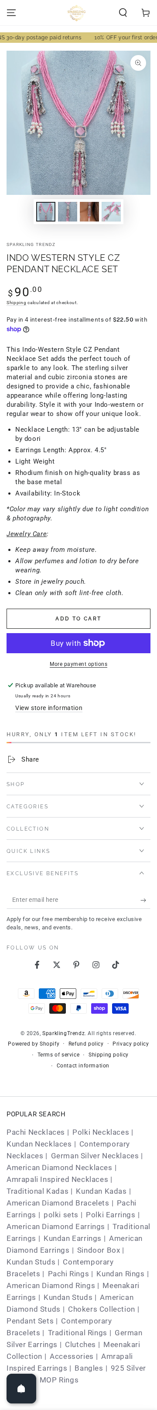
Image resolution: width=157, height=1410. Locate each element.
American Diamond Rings (51, 1285)
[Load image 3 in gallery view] (89, 212)
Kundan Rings (120, 1273)
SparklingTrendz (63, 1033)
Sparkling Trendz (31, 244)
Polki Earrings (110, 1214)
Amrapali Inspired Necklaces (57, 1179)
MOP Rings (59, 1379)
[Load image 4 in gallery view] (111, 212)
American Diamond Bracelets (58, 1203)
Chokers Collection (101, 1309)
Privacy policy (131, 1044)
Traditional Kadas (37, 1191)
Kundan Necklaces (39, 1144)
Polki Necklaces (100, 1132)
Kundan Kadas (101, 1191)
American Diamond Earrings (56, 1226)
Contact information (83, 1066)
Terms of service (59, 1055)
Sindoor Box (98, 1250)
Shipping (17, 302)
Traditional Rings (77, 1332)
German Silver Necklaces (95, 1155)
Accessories (72, 1356)
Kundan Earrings (73, 1238)
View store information (48, 707)
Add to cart (78, 619)
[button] (123, 12)
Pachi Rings (68, 1273)
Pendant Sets (30, 1320)
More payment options (78, 664)
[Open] (21, 1388)
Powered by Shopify (33, 1044)
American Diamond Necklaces (60, 1167)
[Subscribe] (145, 900)
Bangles (89, 1368)
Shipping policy (109, 1055)
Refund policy (86, 1044)
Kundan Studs (31, 1262)
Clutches (80, 1344)
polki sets (61, 1214)
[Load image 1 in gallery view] (45, 212)
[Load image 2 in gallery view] (67, 212)
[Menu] (11, 12)
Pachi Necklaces (36, 1132)
